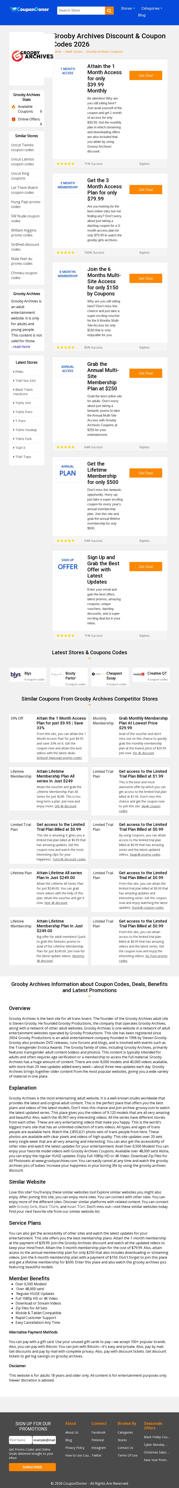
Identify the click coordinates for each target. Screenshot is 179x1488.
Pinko (18, 371)
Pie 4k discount (143, 753)
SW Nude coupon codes (25, 218)
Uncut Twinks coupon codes (22, 147)
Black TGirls (49, 1206)
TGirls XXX (22, 403)
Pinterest (97, 1440)
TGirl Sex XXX (25, 380)
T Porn (20, 421)
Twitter (96, 1455)
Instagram (98, 1448)
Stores (122, 1440)
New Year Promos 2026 (157, 1460)
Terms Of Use (128, 1455)
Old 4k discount (65, 806)
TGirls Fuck (23, 438)
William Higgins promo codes (23, 232)
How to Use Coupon (78, 1455)
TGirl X (19, 447)
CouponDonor (75, 1483)
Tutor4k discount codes (69, 859)
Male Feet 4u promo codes (22, 261)
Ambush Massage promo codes (59, 758)
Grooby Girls (27, 1206)
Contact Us (125, 1448)
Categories (125, 1432)
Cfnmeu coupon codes (24, 275)
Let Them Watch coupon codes (24, 190)
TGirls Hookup (25, 429)
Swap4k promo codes (145, 854)
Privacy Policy (74, 1448)
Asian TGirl (76, 1206)
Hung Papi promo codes (25, 204)
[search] (109, 11)
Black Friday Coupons (157, 1437)
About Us (71, 1432)
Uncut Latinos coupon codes (22, 161)
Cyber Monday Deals (157, 1445)
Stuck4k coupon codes (148, 907)
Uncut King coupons (20, 176)
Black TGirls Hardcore (23, 391)
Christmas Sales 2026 (157, 1452)
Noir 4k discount (55, 903)
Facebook (98, 1432)
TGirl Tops (22, 456)
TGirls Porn (23, 412)
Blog (68, 1440)
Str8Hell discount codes (25, 247)
